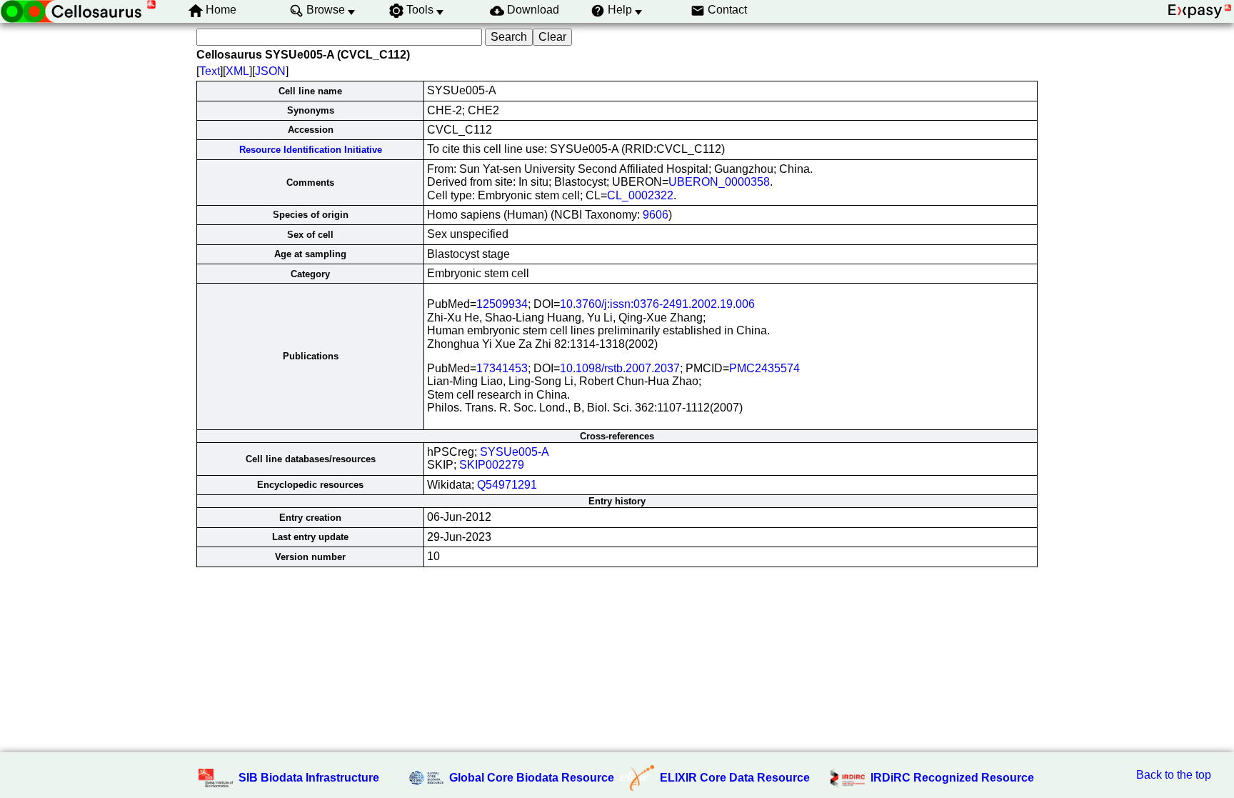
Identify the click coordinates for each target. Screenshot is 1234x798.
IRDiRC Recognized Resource (952, 778)
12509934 (502, 304)
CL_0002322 (640, 195)
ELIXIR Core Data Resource (735, 778)
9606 (655, 215)
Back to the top (1173, 775)
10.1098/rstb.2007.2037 (620, 368)
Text (209, 71)
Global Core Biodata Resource (531, 778)
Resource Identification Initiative (310, 149)
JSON (270, 71)
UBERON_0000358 (719, 182)
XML (237, 71)
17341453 (502, 368)
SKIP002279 (491, 465)
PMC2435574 (764, 368)
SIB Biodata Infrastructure (309, 778)
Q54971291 (507, 485)
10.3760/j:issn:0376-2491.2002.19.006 (657, 304)
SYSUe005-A (514, 452)
